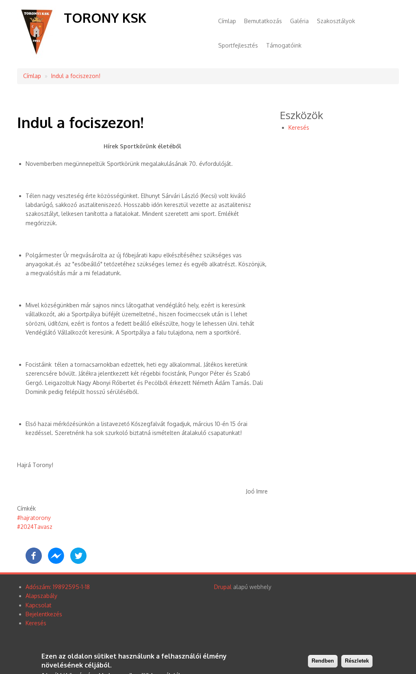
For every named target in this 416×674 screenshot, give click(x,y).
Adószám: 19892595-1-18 (58, 586)
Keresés (298, 127)
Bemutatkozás (263, 20)
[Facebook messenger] (56, 561)
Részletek (357, 661)
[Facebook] (34, 561)
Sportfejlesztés (238, 45)
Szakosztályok (336, 20)
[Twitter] (78, 561)
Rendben (323, 661)
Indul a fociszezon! (75, 75)
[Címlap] (37, 55)
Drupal (223, 586)
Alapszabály (41, 595)
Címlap (227, 20)
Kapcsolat (39, 605)
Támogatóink (283, 45)
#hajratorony (34, 517)
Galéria (299, 20)
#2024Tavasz (34, 526)
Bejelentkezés (44, 614)
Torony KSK (105, 17)
